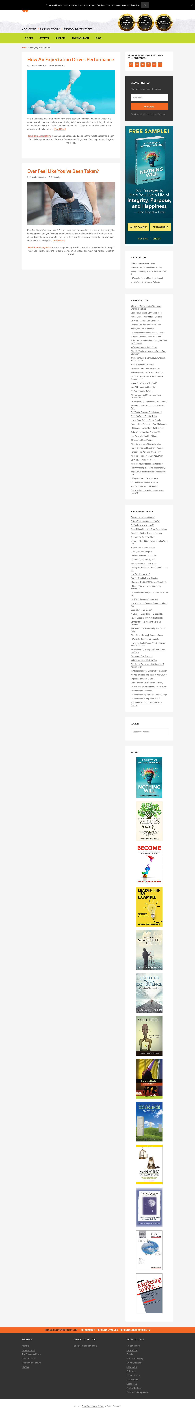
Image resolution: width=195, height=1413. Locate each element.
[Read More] (60, 128)
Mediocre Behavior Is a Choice (143, 555)
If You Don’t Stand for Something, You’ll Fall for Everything (149, 342)
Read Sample (160, 227)
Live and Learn (29, 1358)
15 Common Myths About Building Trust (147, 428)
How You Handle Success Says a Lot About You (149, 604)
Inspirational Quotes (31, 1362)
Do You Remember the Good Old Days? (147, 332)
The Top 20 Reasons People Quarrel (146, 412)
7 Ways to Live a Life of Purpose (144, 478)
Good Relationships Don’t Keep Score (146, 312)
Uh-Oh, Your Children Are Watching (145, 282)
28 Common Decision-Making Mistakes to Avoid (148, 629)
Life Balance (132, 1379)
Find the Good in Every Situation (144, 578)
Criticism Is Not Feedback (141, 690)
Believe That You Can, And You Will (145, 432)
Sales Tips (132, 1383)
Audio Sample (138, 227)
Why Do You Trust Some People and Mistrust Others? (146, 396)
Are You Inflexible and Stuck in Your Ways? (149, 674)
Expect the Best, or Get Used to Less (146, 533)
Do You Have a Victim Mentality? (144, 482)
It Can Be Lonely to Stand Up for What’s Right (147, 406)
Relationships (133, 1345)
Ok (145, 5)
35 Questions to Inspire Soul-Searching (147, 372)
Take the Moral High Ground (143, 517)
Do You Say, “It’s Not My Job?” (143, 559)
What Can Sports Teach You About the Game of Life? (147, 377)
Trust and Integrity (135, 1358)
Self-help (131, 1371)
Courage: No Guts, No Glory (142, 537)
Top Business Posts (31, 1354)
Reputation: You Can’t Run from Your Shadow (146, 703)
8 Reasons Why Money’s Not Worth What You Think (148, 651)
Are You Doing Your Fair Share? (144, 486)
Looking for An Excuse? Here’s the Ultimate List (149, 568)
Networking (132, 1349)
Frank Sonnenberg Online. (93, 1406)
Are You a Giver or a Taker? (142, 364)
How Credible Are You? (140, 574)
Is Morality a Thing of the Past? (144, 383)
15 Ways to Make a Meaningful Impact (147, 278)
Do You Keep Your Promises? (143, 459)
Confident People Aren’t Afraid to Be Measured (146, 623)
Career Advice (133, 1375)
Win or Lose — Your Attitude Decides (146, 316)
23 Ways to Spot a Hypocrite (142, 328)
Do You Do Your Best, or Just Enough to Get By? (149, 594)
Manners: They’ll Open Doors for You (146, 267)
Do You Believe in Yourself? (142, 525)
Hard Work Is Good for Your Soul (144, 599)
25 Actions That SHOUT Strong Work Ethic (148, 582)
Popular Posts (28, 1349)
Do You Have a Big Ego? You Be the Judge (149, 694)
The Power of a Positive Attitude (144, 436)
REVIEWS (143, 238)
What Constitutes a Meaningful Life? (146, 444)
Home (24, 47)
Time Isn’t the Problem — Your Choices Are (149, 424)
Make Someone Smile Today (143, 263)
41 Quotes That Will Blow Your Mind (146, 336)
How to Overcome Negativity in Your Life (147, 447)
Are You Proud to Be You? (142, 391)
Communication (134, 1362)
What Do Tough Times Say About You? (147, 455)
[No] (191, 5)
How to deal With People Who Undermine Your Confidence (148, 644)
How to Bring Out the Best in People (146, 420)
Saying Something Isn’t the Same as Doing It (148, 272)
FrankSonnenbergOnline (39, 135)
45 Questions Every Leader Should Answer (149, 670)
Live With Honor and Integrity (143, 387)
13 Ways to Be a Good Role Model (145, 368)
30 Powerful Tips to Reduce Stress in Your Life (148, 473)
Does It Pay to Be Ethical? (141, 609)
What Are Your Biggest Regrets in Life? (147, 463)
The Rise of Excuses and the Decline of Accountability (147, 665)
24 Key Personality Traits (85, 1345)
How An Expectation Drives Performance (70, 59)
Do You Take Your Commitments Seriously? (149, 686)
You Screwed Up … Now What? (144, 563)
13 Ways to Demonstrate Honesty (145, 639)
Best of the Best (134, 1388)
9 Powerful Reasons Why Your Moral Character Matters (146, 307)
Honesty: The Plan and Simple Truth (146, 324)
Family (130, 1354)
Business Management (137, 1392)
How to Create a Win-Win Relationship (147, 617)
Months (25, 1366)
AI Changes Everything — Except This (147, 613)
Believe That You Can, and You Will (145, 521)
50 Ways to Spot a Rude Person (144, 347)
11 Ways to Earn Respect (141, 551)
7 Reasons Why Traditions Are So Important (149, 401)
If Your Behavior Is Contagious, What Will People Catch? (148, 359)
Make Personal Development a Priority (147, 682)
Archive (25, 1345)
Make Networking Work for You (144, 660)
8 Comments (54, 177)
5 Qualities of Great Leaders (142, 678)
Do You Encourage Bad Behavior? (145, 320)
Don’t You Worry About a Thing (144, 416)
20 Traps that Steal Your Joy (142, 440)
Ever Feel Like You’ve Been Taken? (63, 171)
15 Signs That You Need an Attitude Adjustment (146, 587)
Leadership (132, 1366)
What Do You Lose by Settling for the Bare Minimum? (148, 352)
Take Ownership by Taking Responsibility (148, 467)
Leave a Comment (57, 65)
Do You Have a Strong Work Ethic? (145, 698)
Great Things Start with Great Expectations (149, 529)
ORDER (157, 238)
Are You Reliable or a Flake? (143, 547)
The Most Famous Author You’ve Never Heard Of (147, 491)
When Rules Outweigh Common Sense (147, 635)
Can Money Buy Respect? (142, 656)
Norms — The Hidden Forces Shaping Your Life (149, 542)
